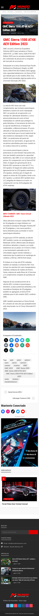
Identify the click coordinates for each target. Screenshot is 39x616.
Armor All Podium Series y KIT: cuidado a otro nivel (23, 560)
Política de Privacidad (10, 600)
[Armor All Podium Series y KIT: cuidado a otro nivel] (6, 561)
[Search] (36, 7)
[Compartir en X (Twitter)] (6, 340)
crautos (7, 365)
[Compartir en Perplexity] (11, 350)
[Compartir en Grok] (6, 350)
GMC (25, 365)
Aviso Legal (22, 600)
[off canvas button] (2, 7)
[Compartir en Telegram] (22, 340)
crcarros (17, 365)
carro (6, 363)
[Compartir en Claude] (17, 345)
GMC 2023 (9, 368)
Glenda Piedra (6, 33)
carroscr (23, 363)
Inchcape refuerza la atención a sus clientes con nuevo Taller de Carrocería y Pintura (24, 579)
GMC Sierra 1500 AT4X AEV (15, 371)
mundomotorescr (11, 382)
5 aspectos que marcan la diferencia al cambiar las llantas (23, 569)
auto (11, 360)
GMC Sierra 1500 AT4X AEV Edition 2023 (19, 375)
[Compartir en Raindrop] (11, 345)
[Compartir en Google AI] (28, 345)
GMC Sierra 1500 (22, 368)
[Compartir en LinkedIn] (11, 340)
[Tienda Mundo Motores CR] (19, 595)
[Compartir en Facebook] (17, 340)
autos (19, 360)
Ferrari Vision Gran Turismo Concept (15, 504)
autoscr (27, 360)
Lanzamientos (8, 22)
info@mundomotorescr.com (17, 543)
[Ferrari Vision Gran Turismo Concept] (19, 489)
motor (7, 379)
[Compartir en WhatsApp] (28, 340)
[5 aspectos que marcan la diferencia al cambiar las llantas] (6, 571)
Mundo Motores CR (16, 547)
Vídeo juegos (8, 499)
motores (15, 379)
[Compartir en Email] (6, 345)
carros (14, 363)
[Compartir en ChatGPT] (22, 345)
